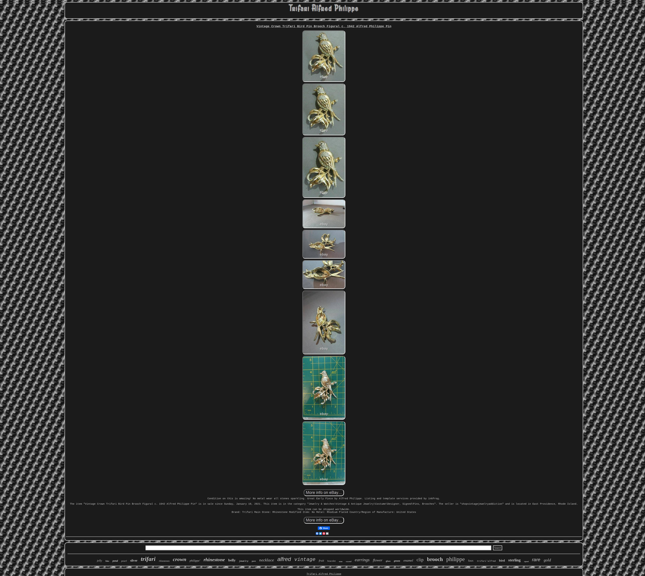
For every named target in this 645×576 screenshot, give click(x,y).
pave (254, 561)
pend (115, 560)
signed (526, 561)
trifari (148, 559)
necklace (266, 560)
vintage (304, 559)
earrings (362, 559)
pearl (124, 561)
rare (536, 559)
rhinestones (164, 561)
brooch (435, 559)
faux (471, 560)
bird (502, 560)
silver (133, 560)
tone (340, 561)
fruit (321, 560)
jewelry (243, 561)
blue (107, 561)
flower (377, 560)
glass (388, 561)
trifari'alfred (486, 561)
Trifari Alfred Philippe (324, 574)
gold (547, 560)
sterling (514, 560)
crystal (348, 561)
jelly (99, 560)
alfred (284, 559)
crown (179, 559)
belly (232, 560)
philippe (455, 559)
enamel (408, 560)
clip (420, 559)
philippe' (195, 560)
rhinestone (214, 559)
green (397, 560)
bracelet (331, 561)
